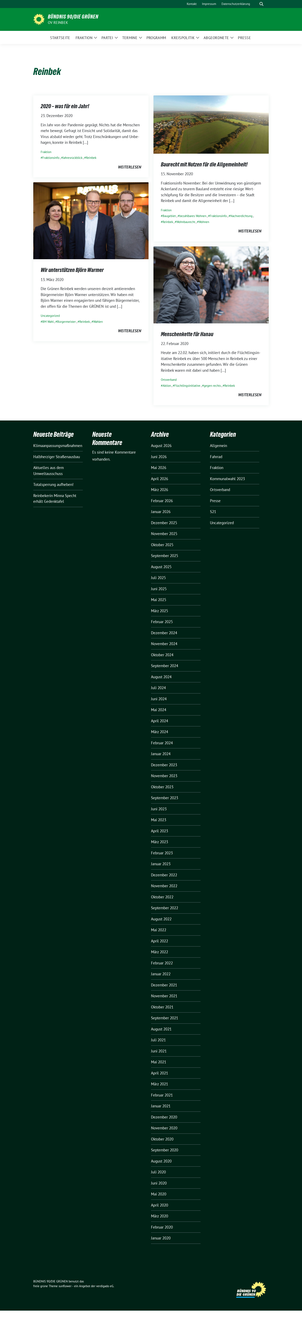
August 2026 (161, 445)
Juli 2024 (158, 687)
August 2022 (161, 918)
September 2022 (164, 907)
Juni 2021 (159, 1051)
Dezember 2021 (164, 985)
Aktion (167, 386)
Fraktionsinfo (50, 158)
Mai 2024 (158, 709)
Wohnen (204, 222)
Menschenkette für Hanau (187, 334)
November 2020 (164, 1127)
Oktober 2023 (162, 786)
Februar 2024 (162, 742)
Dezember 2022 (164, 874)
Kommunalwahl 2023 (227, 478)
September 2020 (164, 1149)
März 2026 (159, 489)
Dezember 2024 (164, 632)
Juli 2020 (158, 1172)
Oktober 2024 (162, 654)
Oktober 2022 (162, 896)
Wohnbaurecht (185, 222)
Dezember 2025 (164, 522)
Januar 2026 (161, 511)
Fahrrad (216, 456)
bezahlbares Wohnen (192, 216)
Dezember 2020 (164, 1117)
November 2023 (164, 775)
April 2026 (159, 478)
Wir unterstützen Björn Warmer (72, 270)
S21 (213, 511)
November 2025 (164, 533)
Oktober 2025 (162, 544)
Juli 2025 (158, 577)
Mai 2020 (158, 1194)
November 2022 (164, 885)
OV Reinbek (58, 22)
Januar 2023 (161, 863)
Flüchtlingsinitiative (187, 386)
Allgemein (218, 445)
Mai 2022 (158, 929)
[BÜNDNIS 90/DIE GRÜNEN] (39, 18)
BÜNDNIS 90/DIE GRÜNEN (73, 17)
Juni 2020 (159, 1183)
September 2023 (164, 797)
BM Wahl (48, 322)
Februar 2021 (162, 1095)
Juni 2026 (159, 456)
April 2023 (159, 830)
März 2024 (159, 731)
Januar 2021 (161, 1105)
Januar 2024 (161, 753)
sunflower (65, 1286)
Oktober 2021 (162, 1007)
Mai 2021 (158, 1061)
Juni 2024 (159, 698)
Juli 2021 (158, 1039)
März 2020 (159, 1216)
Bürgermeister (66, 322)
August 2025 (161, 566)
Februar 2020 (162, 1227)
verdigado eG (104, 1286)
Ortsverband (169, 380)
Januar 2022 (161, 973)
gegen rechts (212, 386)
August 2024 (161, 676)
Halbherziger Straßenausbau (56, 456)
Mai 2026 (158, 467)
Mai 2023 (158, 819)
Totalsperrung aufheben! (53, 484)
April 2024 (159, 720)
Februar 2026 (162, 500)
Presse (215, 500)
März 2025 (159, 610)
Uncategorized (50, 316)
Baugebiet (169, 216)
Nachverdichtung (241, 216)
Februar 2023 (162, 852)
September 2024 (164, 665)
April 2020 (159, 1205)
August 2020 (161, 1161)
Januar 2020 (161, 1238)
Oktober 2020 (162, 1139)
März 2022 (159, 951)
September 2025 (164, 555)
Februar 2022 (162, 962)
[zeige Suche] (261, 4)
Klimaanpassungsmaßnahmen (57, 445)
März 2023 (159, 841)
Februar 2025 (162, 621)
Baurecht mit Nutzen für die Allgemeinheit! (204, 164)
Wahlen (98, 322)
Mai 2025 (158, 599)
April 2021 (159, 1073)
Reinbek (91, 158)
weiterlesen (129, 167)
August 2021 (161, 1029)
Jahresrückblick (72, 158)
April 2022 (159, 940)
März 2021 (159, 1083)
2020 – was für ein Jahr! (65, 106)
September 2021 (164, 1017)
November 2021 (164, 995)
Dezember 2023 (164, 764)
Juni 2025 (159, 588)
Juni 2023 (159, 808)
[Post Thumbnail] (211, 124)
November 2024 (164, 643)
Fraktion (46, 152)
